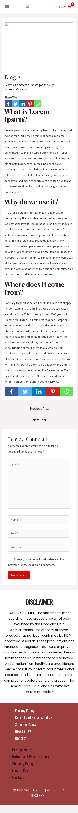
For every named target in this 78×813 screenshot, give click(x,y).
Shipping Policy (25, 724)
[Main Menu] (7, 6)
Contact (21, 738)
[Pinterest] (30, 103)
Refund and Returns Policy (33, 717)
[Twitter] (15, 103)
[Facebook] (8, 103)
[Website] (38, 548)
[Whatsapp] (37, 103)
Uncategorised (39, 85)
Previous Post (39, 409)
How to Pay (23, 731)
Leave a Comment (16, 85)
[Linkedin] (22, 103)
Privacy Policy (24, 710)
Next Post (39, 420)
